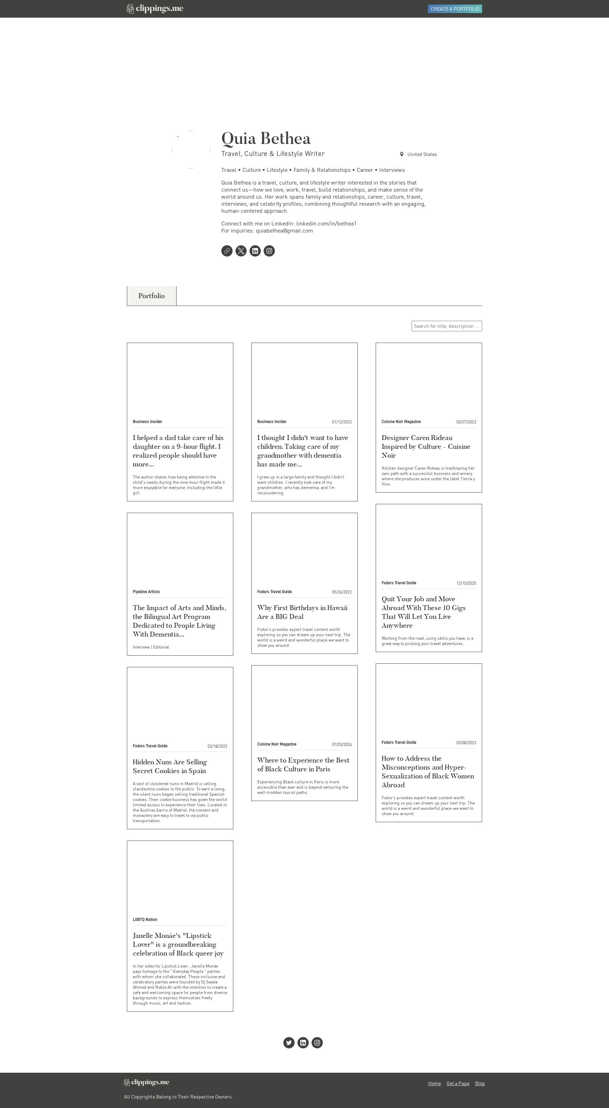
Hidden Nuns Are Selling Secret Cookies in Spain (170, 766)
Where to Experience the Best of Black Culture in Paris (303, 764)
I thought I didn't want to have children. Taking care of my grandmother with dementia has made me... (302, 451)
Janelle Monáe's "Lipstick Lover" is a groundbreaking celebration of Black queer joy (178, 944)
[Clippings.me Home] (146, 1084)
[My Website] (228, 251)
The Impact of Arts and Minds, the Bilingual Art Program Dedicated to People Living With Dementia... (179, 621)
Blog (480, 1083)
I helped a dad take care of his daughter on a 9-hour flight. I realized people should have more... (178, 451)
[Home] (155, 9)
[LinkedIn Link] (257, 251)
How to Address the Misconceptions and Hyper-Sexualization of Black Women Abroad (428, 771)
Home (434, 1083)
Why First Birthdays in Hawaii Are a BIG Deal (302, 612)
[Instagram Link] (271, 251)
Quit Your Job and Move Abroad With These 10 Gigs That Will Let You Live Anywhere (424, 612)
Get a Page (458, 1083)
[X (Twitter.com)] (242, 251)
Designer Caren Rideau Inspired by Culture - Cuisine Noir (426, 446)
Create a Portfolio (455, 9)
